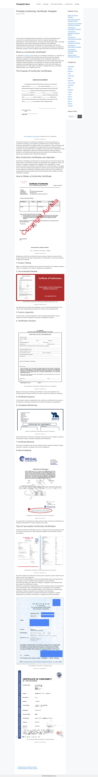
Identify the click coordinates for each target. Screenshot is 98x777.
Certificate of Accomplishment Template (72, 51)
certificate (27, 55)
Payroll (70, 96)
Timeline (70, 106)
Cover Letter (71, 83)
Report (70, 101)
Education (71, 85)
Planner (70, 99)
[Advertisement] (40, 26)
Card (69, 73)
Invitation (70, 89)
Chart (69, 78)
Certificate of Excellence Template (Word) (74, 33)
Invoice (70, 92)
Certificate (71, 76)
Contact (39, 4)
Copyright (45, 4)
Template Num (23, 4)
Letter (69, 94)
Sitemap (77, 4)
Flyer (69, 87)
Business (70, 71)
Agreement (71, 66)
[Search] (80, 116)
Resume (70, 103)
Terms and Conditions (57, 4)
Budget (70, 69)
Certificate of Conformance (33, 136)
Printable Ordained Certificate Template (27, 768)
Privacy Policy (69, 4)
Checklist (70, 80)
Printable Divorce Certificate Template (27, 767)
